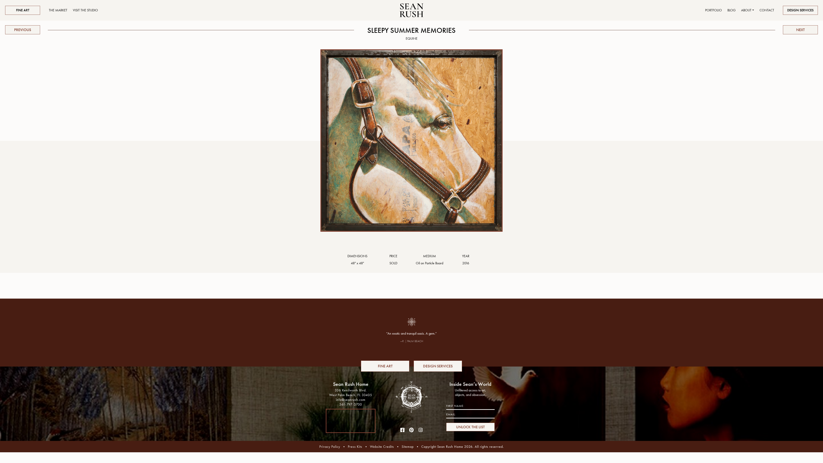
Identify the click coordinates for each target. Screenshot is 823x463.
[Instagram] (421, 430)
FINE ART (22, 10)
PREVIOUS (22, 29)
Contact (767, 10)
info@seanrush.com (350, 400)
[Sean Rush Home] (411, 10)
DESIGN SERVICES (800, 10)
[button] (747, 10)
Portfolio (713, 10)
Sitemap (408, 447)
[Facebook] (402, 430)
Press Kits (355, 447)
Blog (731, 10)
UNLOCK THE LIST (470, 427)
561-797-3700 (350, 404)
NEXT (800, 29)
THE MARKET (58, 10)
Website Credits (382, 447)
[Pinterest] (411, 430)
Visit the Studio (85, 10)
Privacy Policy (329, 447)
